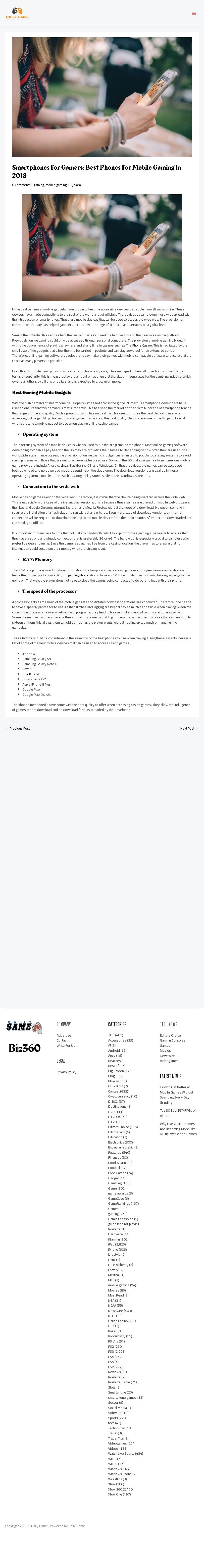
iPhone (113, 1249)
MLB (111, 1280)
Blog (111, 1076)
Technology (116, 1428)
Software (115, 1412)
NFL (111, 1315)
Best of (113, 1065)
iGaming (114, 1239)
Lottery (113, 1270)
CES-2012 (115, 1086)
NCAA (112, 1305)
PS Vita (113, 1341)
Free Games (117, 1173)
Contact (62, 1040)
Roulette (114, 1377)
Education (115, 1137)
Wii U (112, 1463)
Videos (113, 1448)
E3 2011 (114, 1122)
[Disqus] (102, 800)
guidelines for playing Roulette (123, 1226)
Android (114, 1050)
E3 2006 (114, 1116)
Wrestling (115, 1479)
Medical (114, 1275)
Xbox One (115, 1494)
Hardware (115, 1234)
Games (113, 1208)
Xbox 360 (115, 1489)
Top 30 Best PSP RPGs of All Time (178, 1113)
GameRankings (119, 1203)
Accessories (117, 1040)
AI (109, 1045)
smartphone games (122, 1397)
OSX (111, 1326)
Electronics (116, 1142)
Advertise (64, 1035)
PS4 (111, 1356)
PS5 (111, 1361)
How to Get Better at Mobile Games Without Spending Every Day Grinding (176, 1095)
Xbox (111, 1484)
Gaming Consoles (172, 1040)
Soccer (113, 1402)
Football (114, 1167)
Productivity (116, 1336)
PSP (111, 1367)
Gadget (113, 1178)
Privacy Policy (66, 1072)
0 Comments (21, 185)
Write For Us (66, 1045)
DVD (111, 1111)
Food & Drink (118, 1162)
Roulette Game (119, 1382)
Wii (110, 1458)
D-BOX (113, 1101)
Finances (114, 1157)
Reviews (114, 1372)
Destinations (117, 1106)
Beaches (114, 1060)
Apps (111, 1055)
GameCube (116, 1198)
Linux (64, 465)
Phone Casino (142, 345)
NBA (111, 1300)
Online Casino (118, 1321)
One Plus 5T (31, 674)
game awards (118, 1193)
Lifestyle (114, 1254)
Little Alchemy (118, 1264)
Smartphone (117, 1392)
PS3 (111, 1351)
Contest (113, 1091)
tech (111, 1423)
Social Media (117, 1407)
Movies (113, 1290)
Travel (112, 1433)
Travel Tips (116, 1438)
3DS (111, 1035)
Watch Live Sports (121, 1453)
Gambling (115, 1183)
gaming (39, 185)
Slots (112, 1387)
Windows (115, 1469)
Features (114, 1152)
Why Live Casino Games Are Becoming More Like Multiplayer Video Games (178, 1128)
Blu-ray (113, 1081)
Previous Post (17, 728)
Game (112, 1188)
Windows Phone (120, 1474)
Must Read (116, 1295)
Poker (112, 1331)
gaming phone (78, 575)
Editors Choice (118, 1127)
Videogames (117, 1443)
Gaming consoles (120, 1219)
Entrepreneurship (121, 1147)
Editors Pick (116, 1132)
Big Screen (116, 1071)
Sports (113, 1418)
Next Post (189, 728)
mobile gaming (56, 185)
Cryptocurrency (119, 1096)
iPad (111, 1244)
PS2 (111, 1346)
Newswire (115, 1310)
